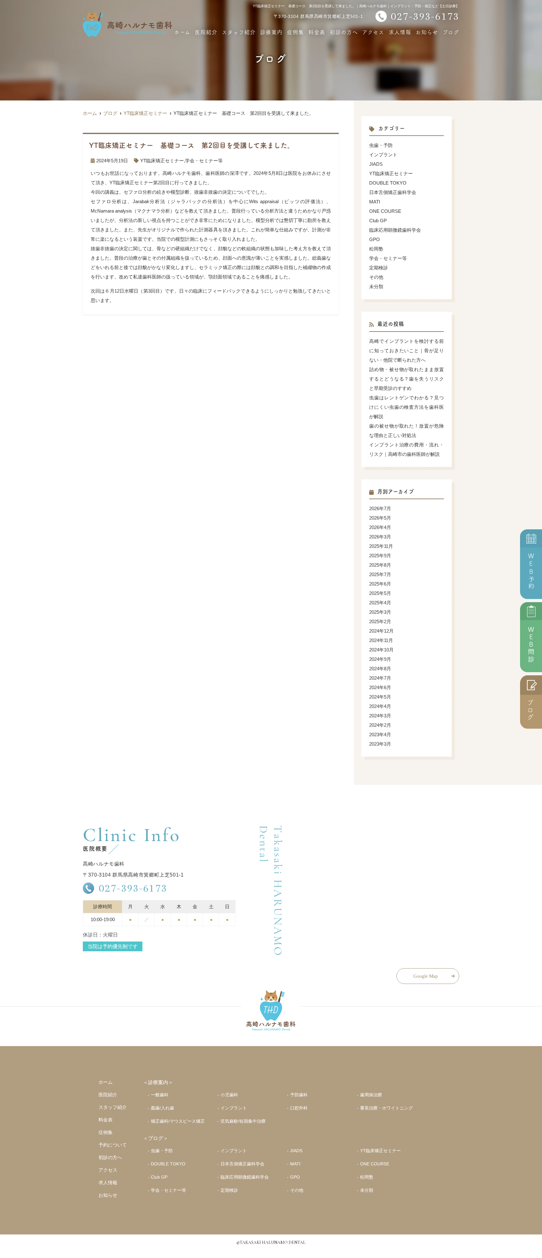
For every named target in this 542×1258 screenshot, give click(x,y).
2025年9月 (380, 555)
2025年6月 (380, 583)
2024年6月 (380, 687)
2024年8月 (380, 668)
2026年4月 (380, 527)
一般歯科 (159, 1095)
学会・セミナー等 (204, 160)
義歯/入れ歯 (162, 1108)
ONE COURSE (385, 211)
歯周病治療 (371, 1095)
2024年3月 (380, 715)
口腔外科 (299, 1108)
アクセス (373, 31)
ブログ (451, 31)
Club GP (378, 220)
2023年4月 (380, 734)
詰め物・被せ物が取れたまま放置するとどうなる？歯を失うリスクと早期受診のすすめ (406, 379)
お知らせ (427, 31)
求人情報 (400, 31)
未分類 (376, 286)
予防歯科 (299, 1095)
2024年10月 (381, 649)
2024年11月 (381, 640)
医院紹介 (206, 31)
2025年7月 (380, 574)
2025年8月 (380, 565)
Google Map (425, 976)
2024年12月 (381, 631)
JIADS (376, 164)
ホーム (182, 31)
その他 (376, 277)
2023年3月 (380, 744)
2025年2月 (380, 621)
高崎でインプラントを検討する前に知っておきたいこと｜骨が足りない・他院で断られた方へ (406, 350)
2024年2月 (380, 725)
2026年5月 (380, 518)
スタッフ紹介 (239, 31)
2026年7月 (380, 508)
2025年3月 (380, 612)
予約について (112, 1144)
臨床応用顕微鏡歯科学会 (395, 230)
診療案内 (271, 31)
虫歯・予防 (381, 145)
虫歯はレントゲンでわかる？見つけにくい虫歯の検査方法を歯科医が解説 (406, 407)
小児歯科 (229, 1095)
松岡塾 (376, 248)
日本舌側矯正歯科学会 (392, 192)
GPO (374, 239)
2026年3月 (380, 536)
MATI (374, 201)
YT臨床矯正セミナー (162, 160)
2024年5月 (380, 696)
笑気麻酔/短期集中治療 (243, 1121)
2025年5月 (380, 593)
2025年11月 (381, 546)
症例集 (295, 31)
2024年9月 (380, 659)
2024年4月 (380, 706)
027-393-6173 (133, 888)
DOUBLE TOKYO (387, 183)
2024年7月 (380, 678)
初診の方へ (344, 31)
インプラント (383, 154)
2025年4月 (380, 602)
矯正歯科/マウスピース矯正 (178, 1121)
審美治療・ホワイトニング (386, 1108)
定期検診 (378, 267)
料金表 (316, 31)
